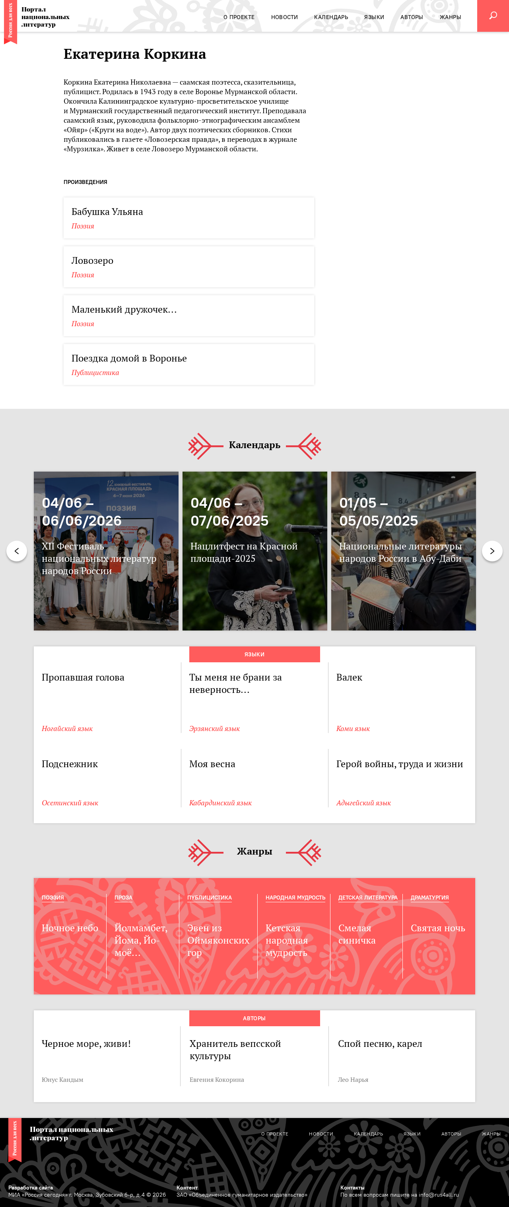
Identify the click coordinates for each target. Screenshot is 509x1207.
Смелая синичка (357, 934)
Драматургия (430, 897)
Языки (254, 654)
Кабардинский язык (220, 802)
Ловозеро (92, 260)
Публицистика (95, 372)
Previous (16, 551)
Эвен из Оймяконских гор (218, 940)
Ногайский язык (67, 728)
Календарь (254, 445)
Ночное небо (70, 928)
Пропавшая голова (83, 677)
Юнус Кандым (63, 1079)
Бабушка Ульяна (107, 211)
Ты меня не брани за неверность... (235, 683)
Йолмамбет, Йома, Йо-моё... (141, 940)
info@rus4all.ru (439, 1194)
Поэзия (83, 225)
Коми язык (353, 728)
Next (492, 551)
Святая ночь (438, 928)
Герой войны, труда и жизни (399, 764)
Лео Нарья (353, 1079)
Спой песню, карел (380, 1043)
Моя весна (212, 764)
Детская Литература (368, 897)
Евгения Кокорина (217, 1079)
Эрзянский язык (214, 728)
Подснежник (70, 764)
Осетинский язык (70, 802)
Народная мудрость (295, 897)
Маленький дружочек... (124, 309)
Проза (123, 897)
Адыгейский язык (363, 802)
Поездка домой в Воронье (129, 358)
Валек (349, 677)
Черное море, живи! (86, 1043)
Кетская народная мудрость (287, 940)
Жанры (254, 851)
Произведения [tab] (85, 182)
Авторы (254, 1018)
